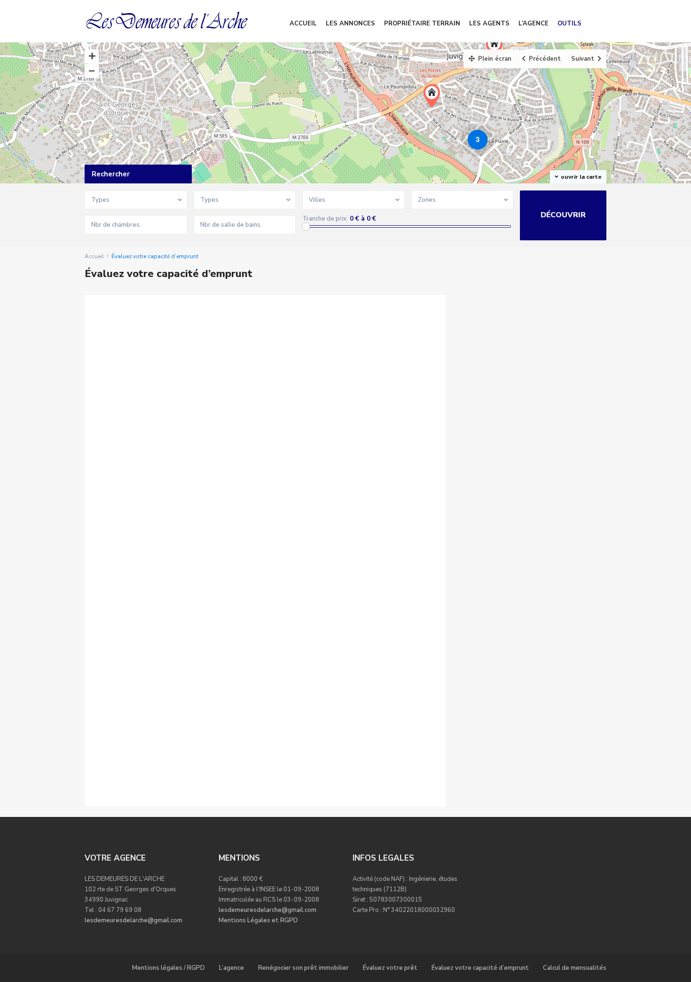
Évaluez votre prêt (390, 968)
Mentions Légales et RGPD (258, 920)
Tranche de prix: (325, 219)
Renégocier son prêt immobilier (303, 968)
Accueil (94, 256)
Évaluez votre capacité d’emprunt (480, 968)
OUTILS (569, 23)
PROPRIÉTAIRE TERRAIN (422, 23)
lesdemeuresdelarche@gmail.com (133, 920)
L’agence (231, 968)
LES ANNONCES (350, 23)
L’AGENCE (533, 23)
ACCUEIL (303, 23)
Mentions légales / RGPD (168, 968)
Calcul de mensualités (574, 968)
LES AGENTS (489, 23)
